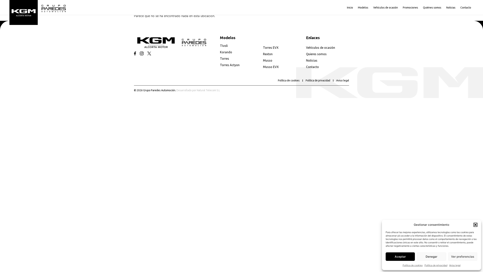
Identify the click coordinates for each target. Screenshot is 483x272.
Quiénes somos (432, 7)
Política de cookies (413, 265)
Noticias (450, 7)
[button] (475, 225)
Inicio (350, 7)
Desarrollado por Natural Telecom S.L (198, 90)
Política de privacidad (436, 265)
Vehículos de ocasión (385, 7)
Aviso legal (455, 265)
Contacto (465, 7)
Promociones (410, 7)
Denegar (431, 256)
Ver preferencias (462, 256)
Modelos (363, 7)
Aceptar (400, 256)
